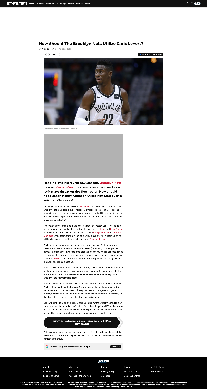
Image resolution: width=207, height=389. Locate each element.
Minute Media (31, 382)
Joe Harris (58, 258)
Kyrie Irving (100, 229)
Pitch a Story (75, 371)
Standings (61, 4)
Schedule (50, 4)
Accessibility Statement (80, 376)
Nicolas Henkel (49, 49)
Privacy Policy (107, 371)
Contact (128, 367)
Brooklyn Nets (110, 183)
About (46, 367)
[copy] (58, 54)
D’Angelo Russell (101, 232)
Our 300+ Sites (157, 367)
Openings (105, 367)
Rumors (40, 4)
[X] (192, 3)
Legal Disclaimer (51, 376)
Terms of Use (130, 371)
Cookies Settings (132, 376)
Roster (71, 4)
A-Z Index (105, 376)
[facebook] (187, 3)
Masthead (74, 367)
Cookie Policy (156, 371)
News (31, 4)
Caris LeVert (65, 187)
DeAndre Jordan (97, 239)
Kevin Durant (116, 229)
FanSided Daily (50, 371)
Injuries (79, 4)
